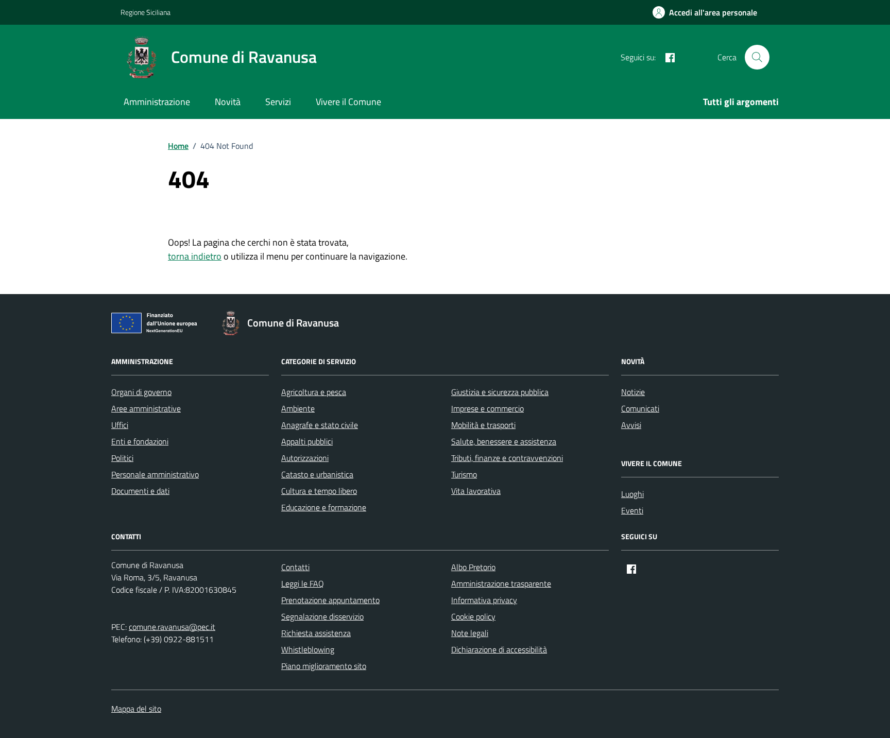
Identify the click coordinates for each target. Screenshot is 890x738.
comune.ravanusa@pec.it (172, 627)
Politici (122, 458)
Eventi (632, 510)
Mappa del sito (136, 708)
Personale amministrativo (155, 474)
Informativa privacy (484, 600)
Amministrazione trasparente (501, 583)
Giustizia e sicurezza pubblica (500, 392)
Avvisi (631, 425)
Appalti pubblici (307, 441)
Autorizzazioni (305, 458)
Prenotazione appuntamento (330, 600)
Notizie (633, 392)
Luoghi (632, 494)
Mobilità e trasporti (483, 425)
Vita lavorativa (476, 491)
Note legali (469, 633)
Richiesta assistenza (316, 633)
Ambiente (298, 408)
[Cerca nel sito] (757, 57)
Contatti (295, 567)
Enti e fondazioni (139, 441)
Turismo (464, 474)
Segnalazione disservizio (322, 616)
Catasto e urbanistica (317, 474)
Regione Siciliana (145, 12)
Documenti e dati (140, 491)
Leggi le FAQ (302, 583)
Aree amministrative (146, 408)
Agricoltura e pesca (313, 392)
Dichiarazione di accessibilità (499, 649)
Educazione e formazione (323, 507)
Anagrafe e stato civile (319, 425)
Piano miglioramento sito (323, 666)
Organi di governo (141, 392)
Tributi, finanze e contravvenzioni (507, 458)
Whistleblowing (307, 649)
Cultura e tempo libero (319, 491)
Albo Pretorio (473, 567)
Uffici (119, 425)
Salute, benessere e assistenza (503, 441)
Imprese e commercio (487, 408)
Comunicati (640, 408)
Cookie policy (473, 616)
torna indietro (194, 256)
